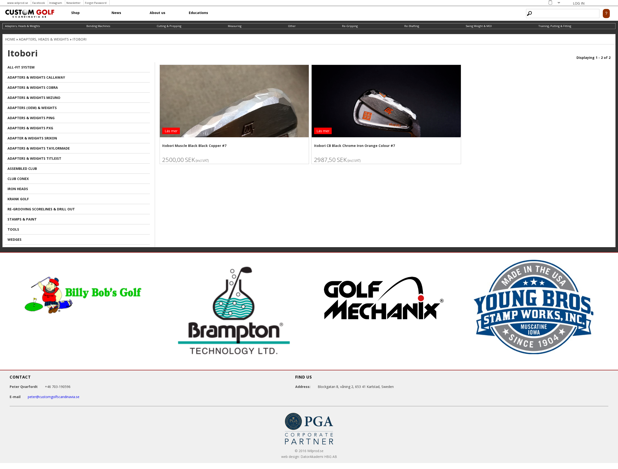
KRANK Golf (18, 199)
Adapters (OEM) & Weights (32, 107)
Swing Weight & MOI (479, 26)
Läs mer (171, 131)
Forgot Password (95, 3)
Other (292, 26)
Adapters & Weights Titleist (34, 158)
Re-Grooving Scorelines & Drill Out (41, 209)
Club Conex (18, 178)
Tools (13, 229)
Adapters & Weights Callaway (36, 77)
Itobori (79, 39)
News (116, 12)
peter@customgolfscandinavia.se (53, 396)
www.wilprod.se (17, 3)
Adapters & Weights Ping (31, 118)
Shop (75, 12)
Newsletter (73, 3)
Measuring (234, 26)
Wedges (14, 239)
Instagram (55, 3)
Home (10, 39)
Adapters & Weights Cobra (32, 87)
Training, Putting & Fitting (554, 26)
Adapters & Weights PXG (30, 128)
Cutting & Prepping (169, 26)
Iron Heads (17, 188)
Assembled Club (22, 168)
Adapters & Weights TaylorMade (38, 148)
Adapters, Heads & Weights (22, 26)
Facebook (38, 3)
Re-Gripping (350, 26)
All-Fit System (21, 67)
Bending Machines (98, 26)
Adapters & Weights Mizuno (33, 97)
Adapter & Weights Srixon (32, 138)
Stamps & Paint (22, 219)
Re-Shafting (411, 26)
